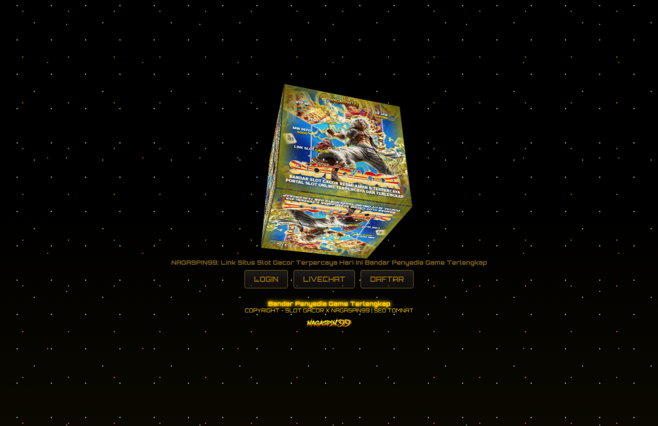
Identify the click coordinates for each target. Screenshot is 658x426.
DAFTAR (387, 279)
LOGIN (266, 279)
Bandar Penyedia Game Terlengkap (329, 303)
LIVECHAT (324, 279)
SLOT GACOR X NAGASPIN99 (327, 310)
